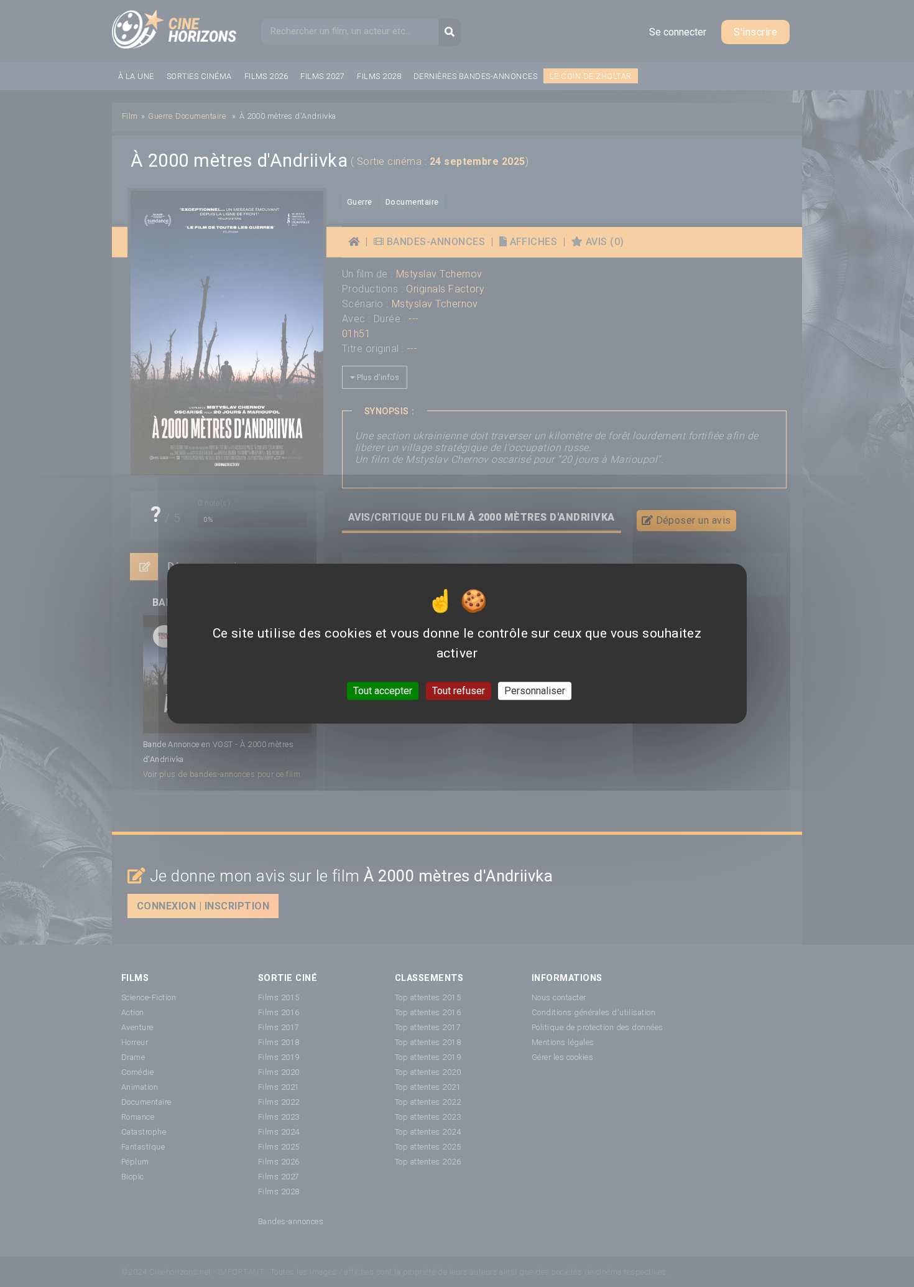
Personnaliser (534, 691)
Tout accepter (382, 691)
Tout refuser (458, 691)
